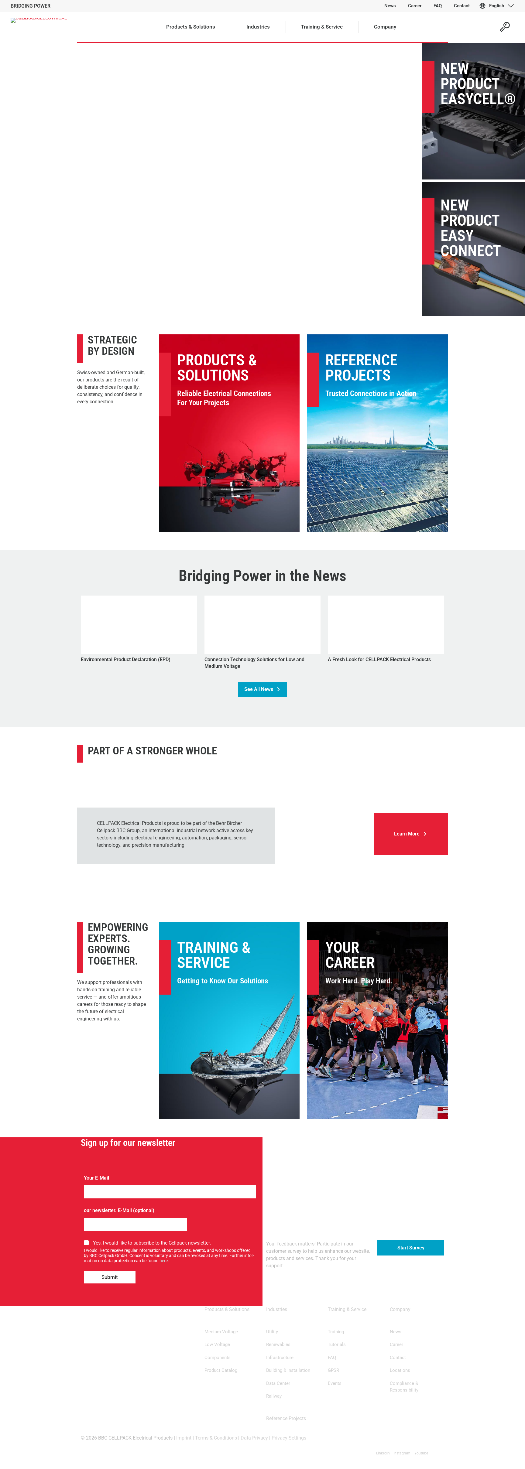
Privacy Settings (289, 1438)
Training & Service (214, 955)
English (496, 6)
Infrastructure (279, 1357)
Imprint (183, 1438)
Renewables (278, 1344)
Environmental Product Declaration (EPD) (125, 659)
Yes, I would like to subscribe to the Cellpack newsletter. (152, 1243)
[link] (324, 807)
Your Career (350, 955)
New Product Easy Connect (471, 228)
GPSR (333, 1370)
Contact (398, 1357)
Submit (109, 1277)
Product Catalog (220, 1370)
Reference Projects (361, 367)
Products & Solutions (217, 367)
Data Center (278, 1383)
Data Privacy (254, 1438)
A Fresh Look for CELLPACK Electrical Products (379, 659)
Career (396, 1344)
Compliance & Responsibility (404, 1387)
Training (336, 1331)
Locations (400, 1370)
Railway (274, 1396)
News (395, 1331)
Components (217, 1357)
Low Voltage (217, 1344)
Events (334, 1383)
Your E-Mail (96, 1178)
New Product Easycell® (478, 84)
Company (400, 1309)
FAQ (332, 1357)
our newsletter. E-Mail (108, 1210)
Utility (272, 1331)
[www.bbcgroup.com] (324, 807)
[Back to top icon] (495, 1456)
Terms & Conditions (216, 1438)
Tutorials (337, 1344)
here (164, 1260)
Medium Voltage (221, 1331)
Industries (276, 1309)
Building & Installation (288, 1370)
